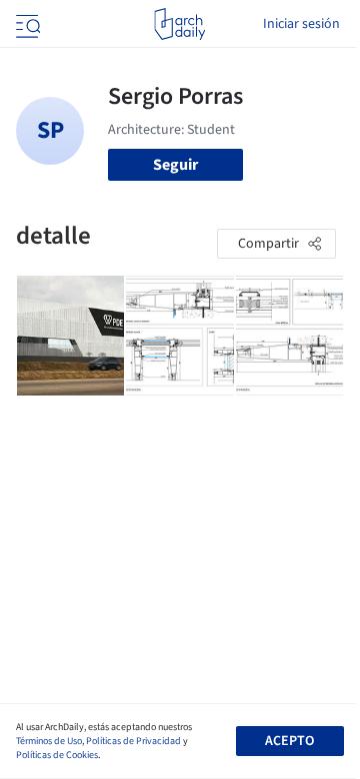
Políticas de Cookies (57, 755)
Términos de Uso (49, 741)
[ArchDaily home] (179, 24)
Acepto (289, 741)
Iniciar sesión (301, 24)
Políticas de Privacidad (133, 741)
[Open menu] (26, 24)
